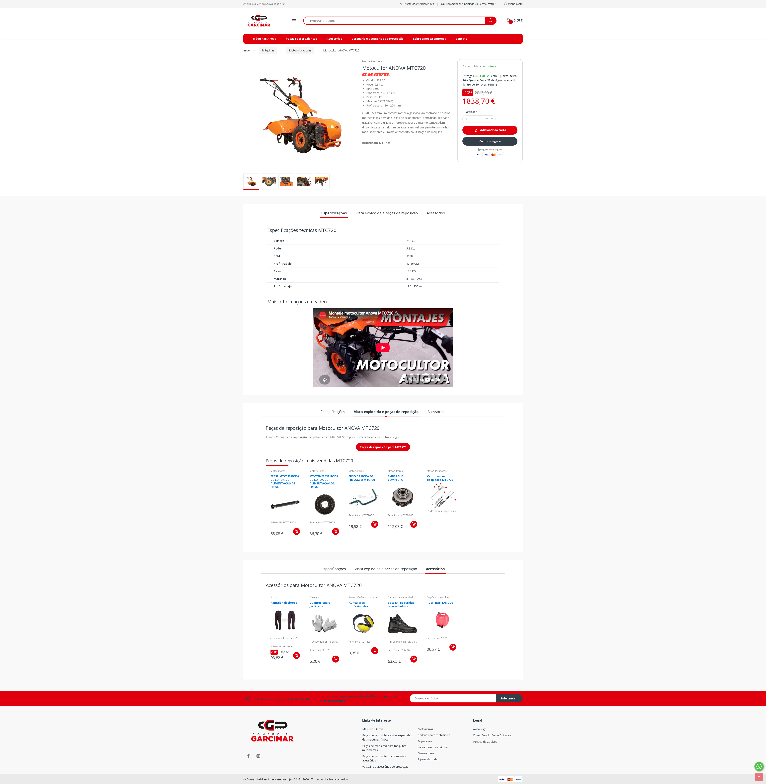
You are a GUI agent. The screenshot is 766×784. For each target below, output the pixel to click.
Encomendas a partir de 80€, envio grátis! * (471, 4)
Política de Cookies (485, 742)
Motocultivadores (372, 61)
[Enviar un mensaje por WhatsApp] (759, 766)
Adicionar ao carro (493, 130)
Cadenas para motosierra (434, 735)
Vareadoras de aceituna (433, 747)
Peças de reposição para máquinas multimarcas (384, 748)
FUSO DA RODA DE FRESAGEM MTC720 (362, 478)
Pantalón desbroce (283, 603)
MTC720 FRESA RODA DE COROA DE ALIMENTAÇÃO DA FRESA (324, 481)
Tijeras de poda (427, 759)
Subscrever (509, 698)
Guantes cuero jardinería (320, 604)
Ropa (273, 597)
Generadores (426, 753)
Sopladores (425, 741)
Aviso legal (480, 729)
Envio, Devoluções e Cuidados (492, 735)
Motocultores (277, 471)
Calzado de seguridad (400, 597)
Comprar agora (490, 141)
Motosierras (425, 729)
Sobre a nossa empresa (429, 38)
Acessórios (334, 38)
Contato (461, 38)
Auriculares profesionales (358, 604)
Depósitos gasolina (438, 597)
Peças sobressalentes (301, 38)
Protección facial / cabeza (363, 597)
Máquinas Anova (264, 38)
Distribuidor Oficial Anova (418, 4)
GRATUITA (481, 76)
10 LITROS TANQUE (440, 603)
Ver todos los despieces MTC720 (440, 478)
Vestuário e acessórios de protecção (378, 38)
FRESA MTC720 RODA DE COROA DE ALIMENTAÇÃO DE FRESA (284, 481)
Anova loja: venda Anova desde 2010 (265, 4)
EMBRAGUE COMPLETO (395, 478)
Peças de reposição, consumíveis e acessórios (384, 758)
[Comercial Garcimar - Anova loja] (258, 20)
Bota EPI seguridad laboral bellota (401, 604)
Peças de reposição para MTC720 (383, 447)
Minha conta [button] (515, 4)
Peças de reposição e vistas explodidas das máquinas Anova (387, 737)
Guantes (314, 597)
